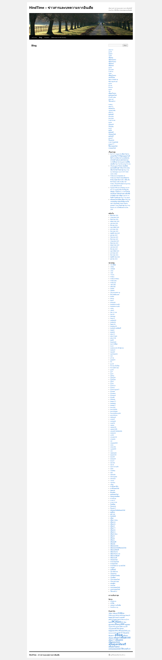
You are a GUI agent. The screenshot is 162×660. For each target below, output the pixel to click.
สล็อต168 (112, 522)
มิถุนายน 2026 (114, 219)
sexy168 (125, 626)
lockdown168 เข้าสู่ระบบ (117, 348)
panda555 (112, 360)
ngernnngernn (114, 354)
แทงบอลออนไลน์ (115, 587)
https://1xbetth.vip (113, 79)
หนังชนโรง (112, 108)
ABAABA (113, 284)
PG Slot (123, 622)
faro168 (112, 314)
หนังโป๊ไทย (112, 77)
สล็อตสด (112, 544)
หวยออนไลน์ (112, 148)
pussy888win (113, 415)
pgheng (112, 375)
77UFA (112, 275)
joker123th (113, 338)
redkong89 (113, 417)
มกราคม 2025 (114, 253)
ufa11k (112, 465)
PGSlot (116, 621)
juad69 (112, 340)
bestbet (112, 296)
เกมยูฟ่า (112, 567)
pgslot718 (112, 385)
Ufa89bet (112, 470)
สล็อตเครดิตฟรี (114, 550)
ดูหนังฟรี (111, 114)
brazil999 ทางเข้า (115, 304)
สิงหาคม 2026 (114, 215)
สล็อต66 (111, 57)
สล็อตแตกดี (113, 558)
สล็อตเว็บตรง (112, 59)
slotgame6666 (114, 443)
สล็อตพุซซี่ (113, 542)
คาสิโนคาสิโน (114, 486)
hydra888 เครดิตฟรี (115, 328)
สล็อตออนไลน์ (114, 546)
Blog (40, 37)
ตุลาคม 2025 (113, 235)
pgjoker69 (113, 379)
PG (111, 362)
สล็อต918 (112, 532)
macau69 (112, 352)
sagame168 (113, 427)
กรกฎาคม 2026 (114, 217)
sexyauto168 (113, 437)
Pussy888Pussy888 (115, 413)
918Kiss (121, 613)
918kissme (113, 282)
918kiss (111, 104)
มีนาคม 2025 (114, 249)
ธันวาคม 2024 (114, 255)
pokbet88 (112, 399)
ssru (111, 451)
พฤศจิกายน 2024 (115, 257)
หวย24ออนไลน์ (114, 561)
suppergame (113, 453)
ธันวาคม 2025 (114, 231)
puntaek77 (113, 405)
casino (112, 308)
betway (112, 298)
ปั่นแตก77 (113, 508)
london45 (112, 350)
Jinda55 (112, 330)
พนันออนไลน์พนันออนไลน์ (117, 510)
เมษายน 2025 (114, 247)
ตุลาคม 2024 (113, 259)
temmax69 (113, 459)
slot (109, 91)
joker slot (111, 99)
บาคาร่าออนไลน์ (113, 142)
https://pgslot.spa (113, 81)
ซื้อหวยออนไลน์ (113, 146)
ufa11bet (112, 463)
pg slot (110, 85)
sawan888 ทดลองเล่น (116, 431)
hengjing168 (113, 326)
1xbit (111, 273)
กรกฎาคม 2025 (114, 241)
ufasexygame (113, 476)
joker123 (111, 50)
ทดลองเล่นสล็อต (115, 496)
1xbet (111, 271)
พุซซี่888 (112, 512)
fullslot (117, 615)
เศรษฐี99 (112, 583)
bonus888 (112, 302)
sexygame (112, 439)
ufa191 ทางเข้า (114, 466)
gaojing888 (113, 320)
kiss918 (111, 87)
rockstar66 (113, 421)
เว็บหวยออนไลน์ (115, 579)
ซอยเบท (112, 490)
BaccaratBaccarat (114, 294)
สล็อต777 (112, 528)
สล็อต (112, 518)
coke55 (112, 310)
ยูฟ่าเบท (112, 514)
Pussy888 (119, 624)
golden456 (113, 322)
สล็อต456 (112, 524)
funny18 (112, 318)
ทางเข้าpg (113, 498)
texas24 (112, 461)
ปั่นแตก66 (111, 140)
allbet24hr (112, 286)
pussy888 (111, 69)
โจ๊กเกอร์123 (112, 101)
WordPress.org (114, 607)
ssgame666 (113, 449)
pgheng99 (111, 124)
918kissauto (113, 280)
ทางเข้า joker (112, 97)
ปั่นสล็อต (112, 504)
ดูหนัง (110, 130)
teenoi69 (112, 457)
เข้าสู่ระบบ (113, 601)
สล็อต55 (112, 526)
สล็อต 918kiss (114, 520)
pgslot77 (111, 138)
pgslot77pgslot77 (114, 389)
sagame (112, 425)
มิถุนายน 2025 (114, 243)
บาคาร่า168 (112, 120)
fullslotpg (111, 126)
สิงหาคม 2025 (114, 239)
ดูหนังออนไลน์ (113, 95)
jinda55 (110, 54)
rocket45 (112, 419)
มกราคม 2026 (114, 229)
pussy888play (114, 411)
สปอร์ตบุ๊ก (113, 516)
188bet (112, 267)
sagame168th (112, 110)
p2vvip (112, 358)
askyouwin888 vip (115, 292)
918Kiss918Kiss (114, 278)
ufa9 (111, 472)
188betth (112, 269)
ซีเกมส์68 (112, 492)
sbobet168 (113, 433)
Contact (46, 37)
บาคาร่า (111, 71)
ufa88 (111, 468)
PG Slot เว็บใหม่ (114, 366)
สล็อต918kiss (114, 534)
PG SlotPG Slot (114, 368)
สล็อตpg (112, 538)
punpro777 (111, 144)
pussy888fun (113, 409)
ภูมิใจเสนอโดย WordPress (118, 655)
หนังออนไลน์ (112, 134)
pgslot (110, 67)
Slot (118, 628)
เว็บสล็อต (113, 577)
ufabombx (113, 474)
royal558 (112, 423)
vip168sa (112, 482)
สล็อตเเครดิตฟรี (114, 556)
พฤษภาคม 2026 (114, 221)
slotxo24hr (113, 447)
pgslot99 (112, 391)
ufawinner (113, 478)
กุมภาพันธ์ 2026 (114, 227)
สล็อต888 (111, 63)
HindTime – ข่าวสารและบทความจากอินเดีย (61, 7)
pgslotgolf (113, 395)
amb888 (112, 290)
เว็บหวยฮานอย (114, 581)
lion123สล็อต (113, 344)
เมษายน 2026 (114, 223)
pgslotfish (112, 393)
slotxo (110, 73)
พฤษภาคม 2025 (114, 245)
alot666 (112, 288)
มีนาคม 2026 (114, 225)
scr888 (112, 435)
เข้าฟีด (112, 603)
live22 (110, 128)
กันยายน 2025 (114, 237)
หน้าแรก (34, 37)
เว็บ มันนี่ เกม (114, 571)
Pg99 (110, 622)
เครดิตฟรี (113, 569)
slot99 (110, 56)
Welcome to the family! (58, 37)
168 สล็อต (113, 265)
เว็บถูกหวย (113, 573)
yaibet (111, 484)
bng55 (112, 300)
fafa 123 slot (113, 312)
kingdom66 (113, 342)
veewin (112, 480)
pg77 (111, 371)
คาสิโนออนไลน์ (114, 488)
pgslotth (112, 397)
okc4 (111, 356)
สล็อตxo (112, 540)
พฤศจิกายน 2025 (115, 233)
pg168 (110, 52)
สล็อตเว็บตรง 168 (115, 554)
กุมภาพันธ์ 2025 (114, 251)
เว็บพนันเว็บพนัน (115, 575)
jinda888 (112, 332)
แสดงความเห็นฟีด (115, 605)
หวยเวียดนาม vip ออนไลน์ (117, 565)
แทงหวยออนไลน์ (115, 589)
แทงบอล (112, 585)
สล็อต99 (112, 536)
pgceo (111, 373)
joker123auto (113, 336)
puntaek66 (113, 403)
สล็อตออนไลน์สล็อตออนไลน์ (118, 548)
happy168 (112, 324)
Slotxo (122, 628)
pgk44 (112, 381)
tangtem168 (113, 455)
